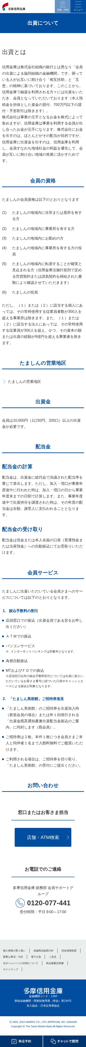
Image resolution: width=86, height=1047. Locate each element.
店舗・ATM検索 (43, 837)
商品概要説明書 (55, 963)
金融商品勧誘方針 (43, 950)
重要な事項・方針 (13, 956)
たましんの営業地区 (24, 382)
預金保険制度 (69, 950)
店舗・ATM (62, 9)
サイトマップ (10, 969)
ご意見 (52, 956)
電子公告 (36, 956)
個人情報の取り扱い (14, 950)
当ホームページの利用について (20, 963)
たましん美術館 (22, 708)
